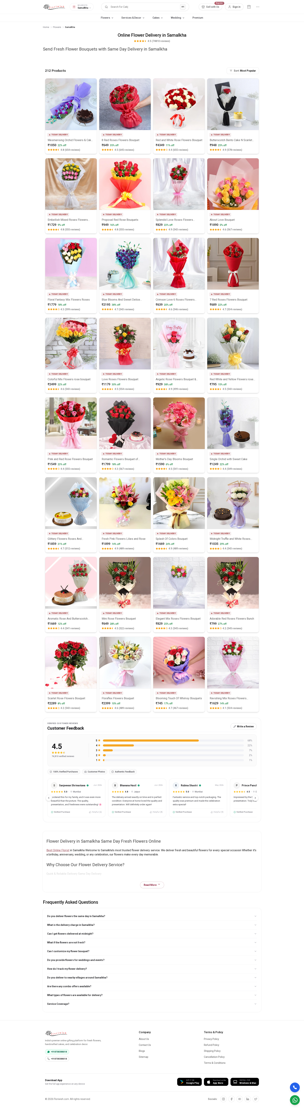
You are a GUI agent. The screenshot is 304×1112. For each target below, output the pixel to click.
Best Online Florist (57, 850)
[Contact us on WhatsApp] (295, 1100)
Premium (197, 17)
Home (46, 27)
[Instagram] (223, 1099)
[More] (257, 7)
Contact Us (145, 1045)
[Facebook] (231, 1099)
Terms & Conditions (215, 1062)
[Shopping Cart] (249, 7)
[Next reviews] (255, 798)
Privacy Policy (211, 1039)
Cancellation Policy (214, 1056)
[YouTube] (239, 1099)
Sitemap (143, 1056)
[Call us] (295, 1087)
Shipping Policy (212, 1051)
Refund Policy (211, 1045)
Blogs (142, 1051)
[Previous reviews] (49, 798)
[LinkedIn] (248, 1099)
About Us (144, 1039)
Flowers (57, 27)
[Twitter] (256, 1099)
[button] (145, 7)
